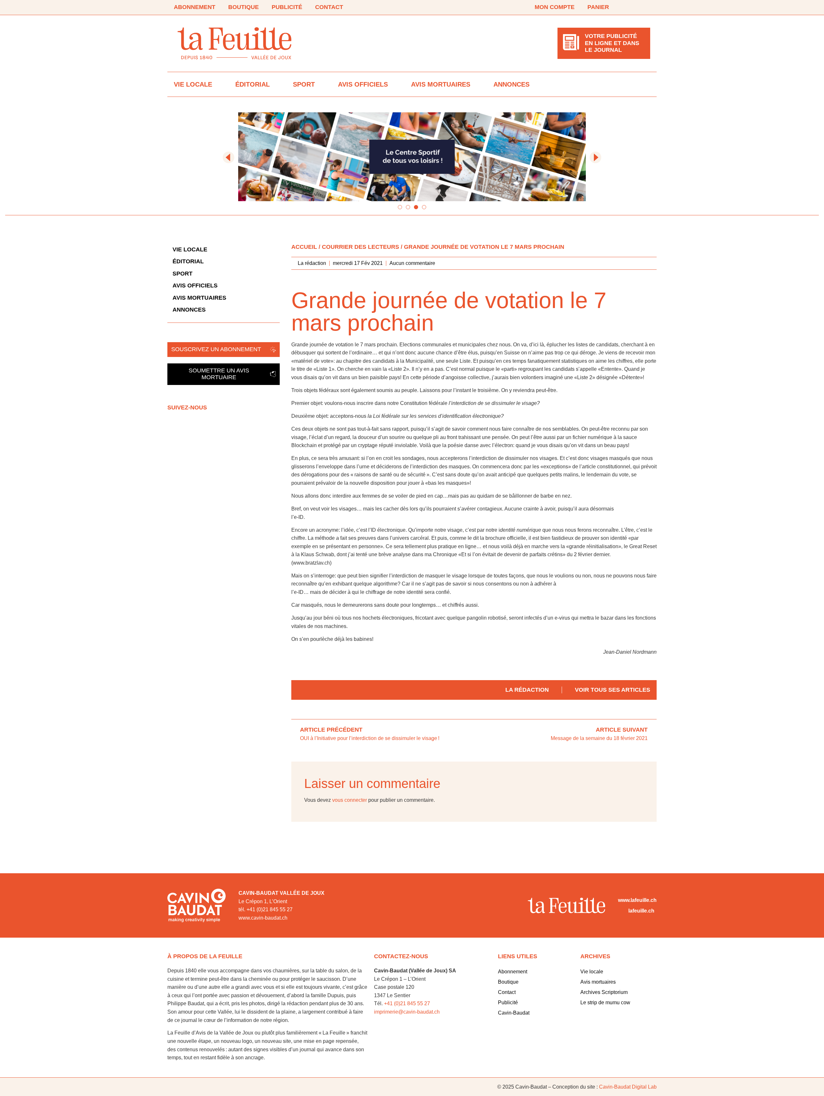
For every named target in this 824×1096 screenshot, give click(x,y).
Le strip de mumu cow (605, 1002)
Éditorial (252, 84)
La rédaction (527, 690)
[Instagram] (646, 7)
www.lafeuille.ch (637, 900)
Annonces (511, 84)
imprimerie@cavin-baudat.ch (407, 1012)
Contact (329, 7)
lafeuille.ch (641, 910)
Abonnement (194, 7)
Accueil (304, 247)
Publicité (287, 7)
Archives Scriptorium (604, 992)
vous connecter (349, 800)
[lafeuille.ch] (622, 911)
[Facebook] (628, 7)
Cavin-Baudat (513, 1013)
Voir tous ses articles (612, 690)
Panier (598, 7)
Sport (304, 84)
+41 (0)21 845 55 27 (407, 1003)
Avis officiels (363, 84)
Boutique (243, 7)
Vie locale (193, 84)
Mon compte (555, 7)
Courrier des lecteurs (360, 247)
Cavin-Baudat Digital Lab (628, 1087)
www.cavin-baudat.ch (263, 918)
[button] (228, 157)
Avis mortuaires (440, 84)
